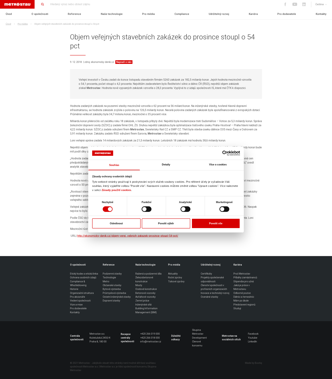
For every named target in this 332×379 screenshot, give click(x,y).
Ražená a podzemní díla (148, 273)
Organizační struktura (82, 293)
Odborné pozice (242, 293)
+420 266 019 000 (150, 333)
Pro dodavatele (286, 14)
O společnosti (39, 14)
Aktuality (173, 273)
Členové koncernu (197, 343)
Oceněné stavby (209, 296)
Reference (74, 14)
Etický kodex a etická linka (84, 273)
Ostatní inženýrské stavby (117, 296)
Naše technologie (112, 14)
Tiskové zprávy (176, 281)
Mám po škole (241, 300)
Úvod (9, 14)
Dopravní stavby (111, 300)
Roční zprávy (175, 277)
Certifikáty (206, 273)
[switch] (146, 209)
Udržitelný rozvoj (219, 14)
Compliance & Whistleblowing (78, 283)
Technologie (109, 277)
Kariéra (253, 14)
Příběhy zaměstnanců (245, 277)
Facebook (253, 333)
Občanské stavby (112, 285)
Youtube (252, 337)
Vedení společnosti (80, 300)
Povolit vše (215, 223)
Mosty (138, 285)
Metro (106, 281)
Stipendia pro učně (243, 281)
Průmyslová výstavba (114, 293)
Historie (74, 289)
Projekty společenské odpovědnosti (212, 279)
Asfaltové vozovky (145, 296)
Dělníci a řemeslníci (243, 296)
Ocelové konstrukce (146, 289)
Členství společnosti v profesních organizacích (214, 287)
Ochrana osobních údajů (83, 277)
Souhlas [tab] (114, 165)
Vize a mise (76, 304)
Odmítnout (116, 223)
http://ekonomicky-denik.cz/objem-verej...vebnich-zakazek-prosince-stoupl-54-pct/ (127, 235)
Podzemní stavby (112, 273)
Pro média (148, 14)
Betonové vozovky (145, 293)
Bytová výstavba (112, 289)
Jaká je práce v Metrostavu (241, 287)
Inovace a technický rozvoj (215, 293)
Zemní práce (142, 300)
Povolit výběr (166, 223)
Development (199, 337)
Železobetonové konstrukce (144, 279)
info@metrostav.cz (150, 341)
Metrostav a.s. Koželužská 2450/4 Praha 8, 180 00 (100, 337)
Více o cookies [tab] (218, 164)
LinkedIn (252, 341)
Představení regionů (244, 304)
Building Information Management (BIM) (146, 310)
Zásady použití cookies (116, 190)
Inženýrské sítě (143, 304)
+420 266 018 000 (150, 337)
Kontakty (321, 14)
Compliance (181, 14)
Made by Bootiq (253, 363)
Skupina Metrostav (197, 332)
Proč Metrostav (241, 273)
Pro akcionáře (77, 296)
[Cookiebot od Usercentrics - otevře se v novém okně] (225, 153)
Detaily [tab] (166, 164)
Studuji (237, 308)
